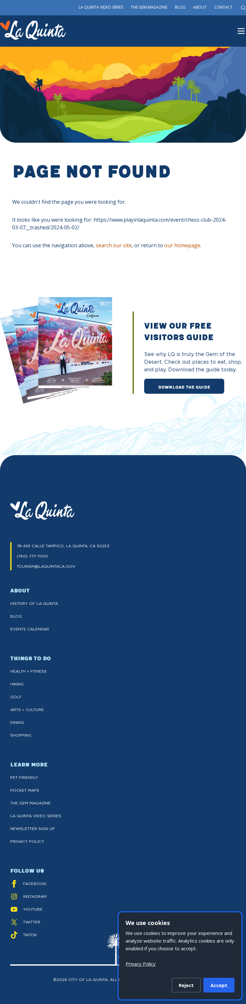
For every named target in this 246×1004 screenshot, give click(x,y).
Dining (17, 722)
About (200, 7)
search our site (114, 245)
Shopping (20, 735)
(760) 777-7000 (32, 556)
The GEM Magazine (30, 803)
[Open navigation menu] (241, 31)
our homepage (182, 245)
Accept (218, 985)
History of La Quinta (34, 603)
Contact (223, 7)
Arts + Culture (27, 709)
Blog (180, 7)
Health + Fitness (28, 671)
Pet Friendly (24, 777)
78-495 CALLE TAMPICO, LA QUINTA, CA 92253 (63, 545)
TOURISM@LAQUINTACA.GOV (46, 566)
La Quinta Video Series (101, 7)
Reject (186, 985)
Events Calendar (29, 629)
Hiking (17, 684)
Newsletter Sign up (32, 828)
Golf (16, 696)
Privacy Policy (27, 841)
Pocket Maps (24, 790)
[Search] (243, 8)
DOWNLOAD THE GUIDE (184, 386)
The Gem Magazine (149, 7)
